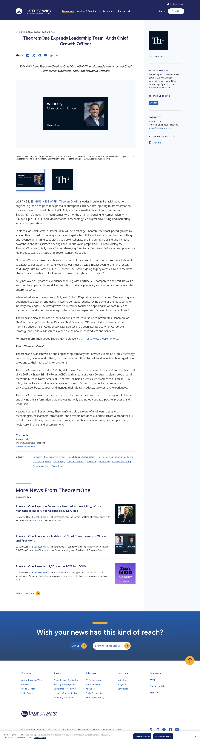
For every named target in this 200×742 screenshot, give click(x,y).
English (153, 103)
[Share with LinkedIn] (28, 55)
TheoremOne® (68, 201)
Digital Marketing (75, 461)
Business (102, 457)
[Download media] (134, 156)
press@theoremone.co (27, 446)
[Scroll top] (190, 660)
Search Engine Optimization (81, 457)
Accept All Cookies (163, 736)
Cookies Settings (142, 736)
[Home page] (33, 11)
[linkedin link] (157, 729)
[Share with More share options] (58, 55)
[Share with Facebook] (40, 55)
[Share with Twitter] (34, 55)
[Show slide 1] (30, 180)
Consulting (57, 466)
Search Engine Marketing (121, 457)
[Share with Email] (46, 55)
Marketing (91, 461)
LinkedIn (156, 142)
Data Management (42, 461)
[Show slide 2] (62, 180)
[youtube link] (164, 729)
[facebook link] (170, 729)
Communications (41, 466)
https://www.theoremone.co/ (101, 338)
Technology (59, 461)
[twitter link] (151, 729)
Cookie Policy (40, 737)
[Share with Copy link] (52, 55)
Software (37, 457)
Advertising (104, 461)
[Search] (168, 4)
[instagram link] (177, 729)
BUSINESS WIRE (46, 201)
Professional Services (54, 457)
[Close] (195, 736)
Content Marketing (121, 461)
